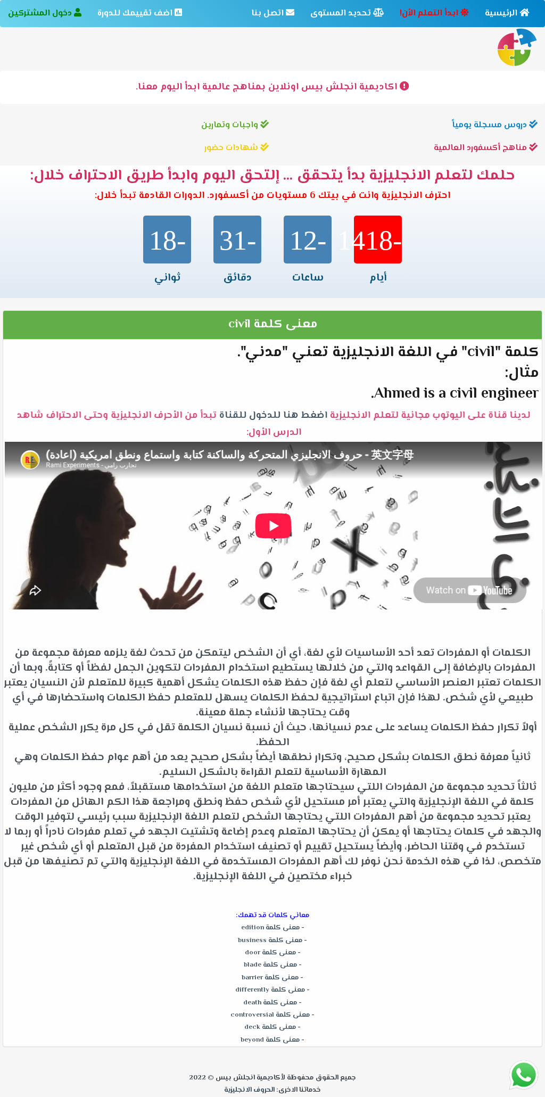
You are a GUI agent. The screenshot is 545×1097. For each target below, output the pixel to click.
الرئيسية (502, 13)
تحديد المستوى (341, 13)
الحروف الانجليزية (249, 1090)
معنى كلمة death (270, 1002)
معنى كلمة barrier (270, 977)
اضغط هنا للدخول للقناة (272, 415)
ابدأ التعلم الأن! (430, 13)
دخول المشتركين (41, 13)
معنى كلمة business (270, 940)
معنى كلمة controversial (270, 1015)
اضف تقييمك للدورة (136, 13)
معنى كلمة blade (270, 965)
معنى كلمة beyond (270, 1040)
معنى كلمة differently (270, 990)
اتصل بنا (268, 13)
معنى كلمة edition (270, 927)
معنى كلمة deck (270, 1027)
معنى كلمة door (270, 952)
